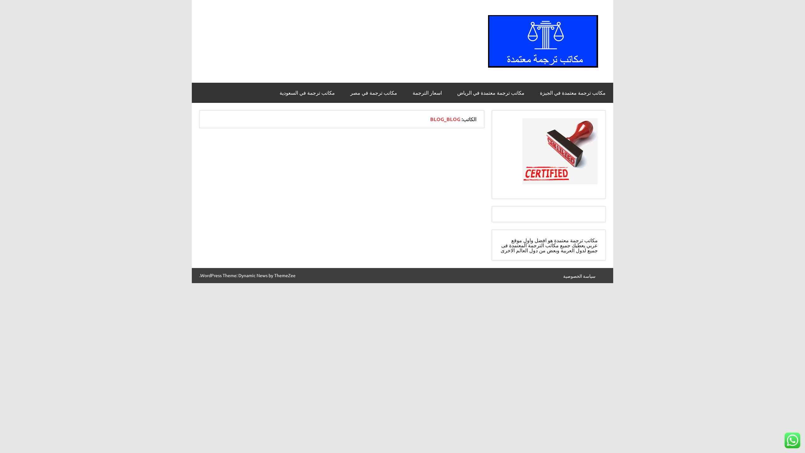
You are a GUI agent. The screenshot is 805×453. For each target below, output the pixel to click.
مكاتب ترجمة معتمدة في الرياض (491, 92)
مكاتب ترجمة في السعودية (307, 92)
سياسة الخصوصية (579, 276)
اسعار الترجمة (427, 92)
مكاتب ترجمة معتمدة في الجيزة (573, 92)
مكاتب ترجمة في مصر (373, 92)
